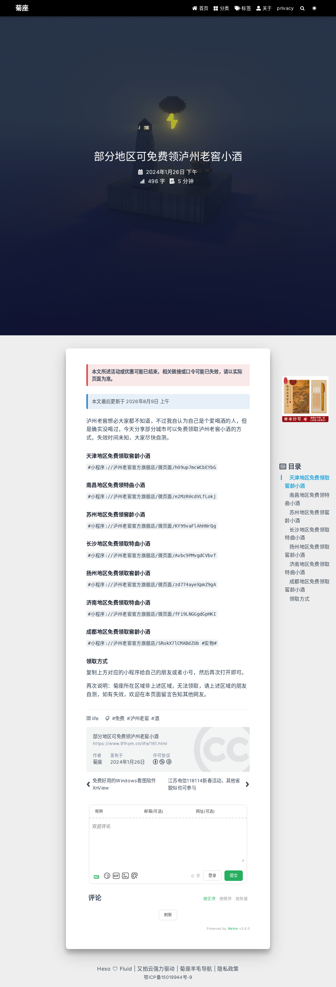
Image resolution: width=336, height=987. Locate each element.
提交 (234, 875)
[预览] (134, 876)
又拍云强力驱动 (156, 968)
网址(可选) (205, 811)
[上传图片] (125, 876)
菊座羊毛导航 (196, 968)
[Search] (303, 8)
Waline (233, 928)
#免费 (118, 718)
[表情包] (116, 876)
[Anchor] (83, 456)
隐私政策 (228, 968)
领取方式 (299, 599)
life (95, 718)
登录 (212, 875)
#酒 (155, 718)
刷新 (168, 914)
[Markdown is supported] (98, 876)
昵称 (99, 811)
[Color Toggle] (314, 8)
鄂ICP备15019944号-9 (168, 977)
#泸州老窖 (138, 718)
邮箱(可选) (153, 811)
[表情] (107, 876)
